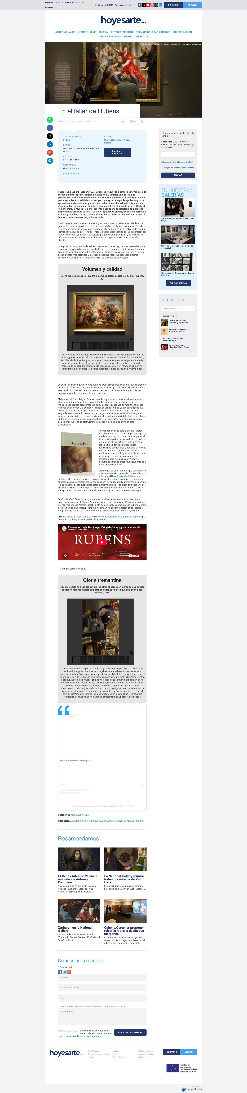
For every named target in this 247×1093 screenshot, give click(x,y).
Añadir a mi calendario (117, 152)
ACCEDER (192, 5)
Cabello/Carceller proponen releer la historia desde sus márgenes (124, 930)
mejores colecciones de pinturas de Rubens (117, 516)
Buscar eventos (170, 316)
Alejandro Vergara (79, 821)
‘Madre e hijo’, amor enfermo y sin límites (178, 321)
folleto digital (78, 568)
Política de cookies (145, 1051)
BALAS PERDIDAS (110, 36)
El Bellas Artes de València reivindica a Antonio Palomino (77, 879)
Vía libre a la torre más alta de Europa (173, 339)
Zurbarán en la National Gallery (75, 929)
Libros (90, 1057)
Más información (71, 173)
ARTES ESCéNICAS (122, 32)
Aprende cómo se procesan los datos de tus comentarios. (86, 1035)
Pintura (66, 140)
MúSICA (103, 32)
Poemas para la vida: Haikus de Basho (178, 330)
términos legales (73, 1031)
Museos (75, 815)
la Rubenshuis (96, 217)
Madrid (107, 143)
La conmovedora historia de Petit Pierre (179, 346)
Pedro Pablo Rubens (132, 821)
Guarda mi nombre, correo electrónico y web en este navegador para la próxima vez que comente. (93, 1006)
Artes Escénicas (119, 1057)
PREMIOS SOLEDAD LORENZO (153, 32)
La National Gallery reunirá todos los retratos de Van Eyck (124, 879)
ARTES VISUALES (65, 32)
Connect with (66, 967)
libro (123, 476)
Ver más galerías (178, 283)
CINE (93, 32)
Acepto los (69, 1031)
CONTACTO (173, 5)
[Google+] (69, 971)
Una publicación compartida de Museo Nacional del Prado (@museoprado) (102, 806)
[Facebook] (60, 971)
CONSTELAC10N (182, 32)
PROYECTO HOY (133, 36)
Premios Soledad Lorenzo (98, 1054)
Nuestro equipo (144, 1057)
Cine (115, 1054)
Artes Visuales (93, 1051)
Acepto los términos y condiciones (179, 168)
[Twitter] (65, 971)
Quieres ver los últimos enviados (177, 162)
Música (116, 1051)
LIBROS (82, 32)
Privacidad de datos (146, 1054)
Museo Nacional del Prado (116, 140)
